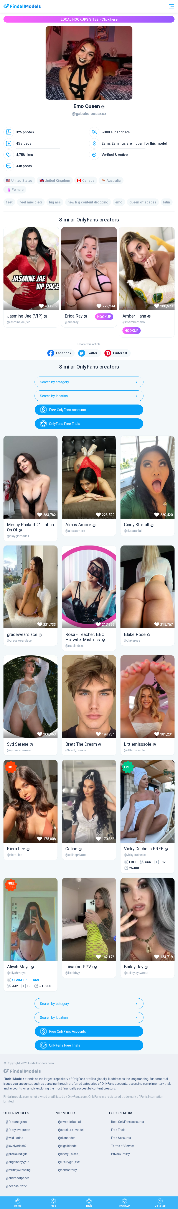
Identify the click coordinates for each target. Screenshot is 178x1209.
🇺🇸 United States (19, 181)
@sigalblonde (67, 1146)
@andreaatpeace (18, 1178)
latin (166, 202)
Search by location (54, 396)
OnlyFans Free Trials (64, 424)
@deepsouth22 (16, 1186)
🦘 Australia (111, 181)
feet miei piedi (31, 202)
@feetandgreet (16, 1122)
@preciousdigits (17, 1154)
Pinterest (120, 353)
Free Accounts (121, 1138)
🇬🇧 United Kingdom (55, 181)
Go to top (160, 1205)
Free (53, 1205)
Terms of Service (123, 1146)
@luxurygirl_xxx (69, 1162)
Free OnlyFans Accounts (67, 410)
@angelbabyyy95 (17, 1162)
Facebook (63, 353)
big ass (55, 202)
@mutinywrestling (18, 1170)
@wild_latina (14, 1138)
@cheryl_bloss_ (69, 1154)
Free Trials (118, 1130)
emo (118, 202)
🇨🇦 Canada (85, 181)
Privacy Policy (120, 1154)
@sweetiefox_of (69, 1122)
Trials (89, 1205)
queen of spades (142, 202)
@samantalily (67, 1170)
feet (9, 202)
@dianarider (66, 1138)
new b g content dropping (88, 202)
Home (17, 1205)
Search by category (54, 382)
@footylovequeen (18, 1130)
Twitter (92, 353)
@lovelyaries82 (16, 1146)
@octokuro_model (71, 1130)
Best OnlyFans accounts (127, 1122)
